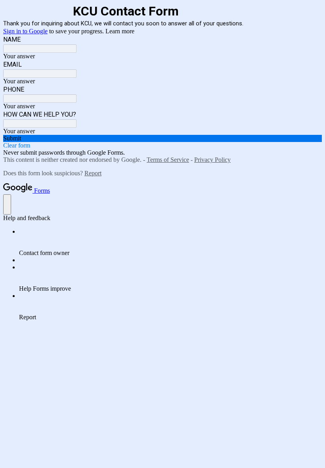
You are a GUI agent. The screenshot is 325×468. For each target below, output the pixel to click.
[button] (162, 138)
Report (92, 173)
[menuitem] (170, 242)
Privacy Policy (212, 159)
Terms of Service (168, 159)
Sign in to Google (25, 31)
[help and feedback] (7, 204)
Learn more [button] (119, 31)
